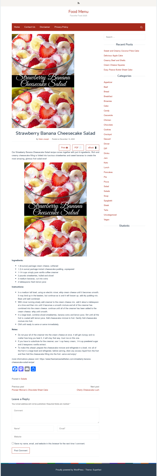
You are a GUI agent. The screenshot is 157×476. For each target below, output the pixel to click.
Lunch (106, 167)
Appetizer (108, 82)
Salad (106, 186)
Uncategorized (110, 214)
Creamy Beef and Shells (114, 60)
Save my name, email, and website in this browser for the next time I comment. (49, 443)
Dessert (107, 138)
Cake (106, 105)
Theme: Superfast (93, 469)
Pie (105, 176)
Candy (106, 110)
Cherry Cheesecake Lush (88, 388)
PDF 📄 (78, 147)
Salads (24, 378)
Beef (106, 86)
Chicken (107, 119)
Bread (106, 91)
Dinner (106, 143)
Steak (106, 205)
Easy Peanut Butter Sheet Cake (118, 69)
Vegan (106, 219)
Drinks (106, 153)
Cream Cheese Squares (114, 64)
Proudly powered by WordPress (70, 469)
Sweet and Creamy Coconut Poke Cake (121, 50)
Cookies (107, 129)
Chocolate (108, 124)
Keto (106, 162)
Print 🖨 (64, 147)
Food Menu (78, 11)
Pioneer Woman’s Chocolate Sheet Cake (30, 388)
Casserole (108, 115)
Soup (106, 195)
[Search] (141, 27)
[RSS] (78, 3)
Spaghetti (108, 200)
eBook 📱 (92, 147)
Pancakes (108, 172)
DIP (105, 148)
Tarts (106, 209)
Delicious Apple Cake (113, 55)
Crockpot (108, 134)
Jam (106, 157)
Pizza (106, 181)
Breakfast (108, 96)
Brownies (108, 101)
